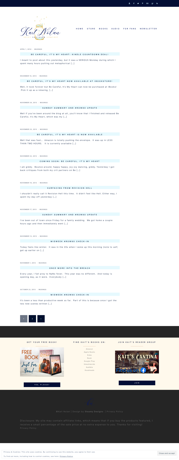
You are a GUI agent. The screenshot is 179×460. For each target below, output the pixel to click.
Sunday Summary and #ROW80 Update (69, 108)
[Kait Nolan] (40, 28)
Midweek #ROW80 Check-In (70, 241)
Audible (89, 367)
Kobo (89, 355)
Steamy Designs (94, 411)
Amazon (89, 349)
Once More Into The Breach (69, 268)
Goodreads (89, 370)
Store (91, 29)
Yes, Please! (42, 385)
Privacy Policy (115, 411)
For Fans (130, 29)
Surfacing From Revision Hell (69, 188)
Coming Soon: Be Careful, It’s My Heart (70, 161)
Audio (115, 29)
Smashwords (89, 364)
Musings (38, 49)
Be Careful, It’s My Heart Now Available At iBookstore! (70, 81)
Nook (89, 358)
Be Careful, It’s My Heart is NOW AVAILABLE (70, 134)
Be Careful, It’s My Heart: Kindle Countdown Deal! (70, 54)
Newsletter (148, 29)
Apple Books (89, 352)
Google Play (89, 361)
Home (80, 29)
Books (103, 29)
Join (137, 383)
